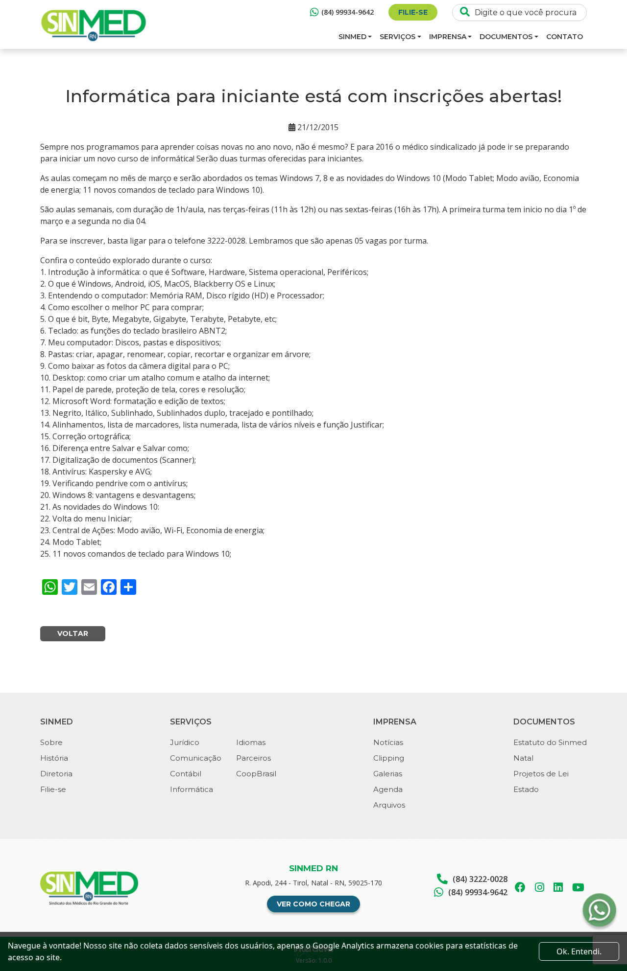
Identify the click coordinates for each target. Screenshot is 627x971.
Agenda (388, 789)
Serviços (397, 36)
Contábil (185, 773)
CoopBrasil (256, 773)
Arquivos (389, 805)
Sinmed (352, 36)
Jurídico (184, 742)
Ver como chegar (313, 904)
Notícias (388, 742)
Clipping (388, 758)
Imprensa (447, 36)
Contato (564, 36)
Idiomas (250, 742)
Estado (526, 789)
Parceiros (253, 758)
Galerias (387, 773)
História (54, 758)
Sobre (51, 742)
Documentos (506, 36)
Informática (191, 789)
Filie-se (413, 12)
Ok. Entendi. (579, 951)
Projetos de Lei (541, 773)
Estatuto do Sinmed (550, 742)
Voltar (72, 633)
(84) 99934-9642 (347, 12)
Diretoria (56, 773)
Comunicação (195, 758)
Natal (523, 758)
